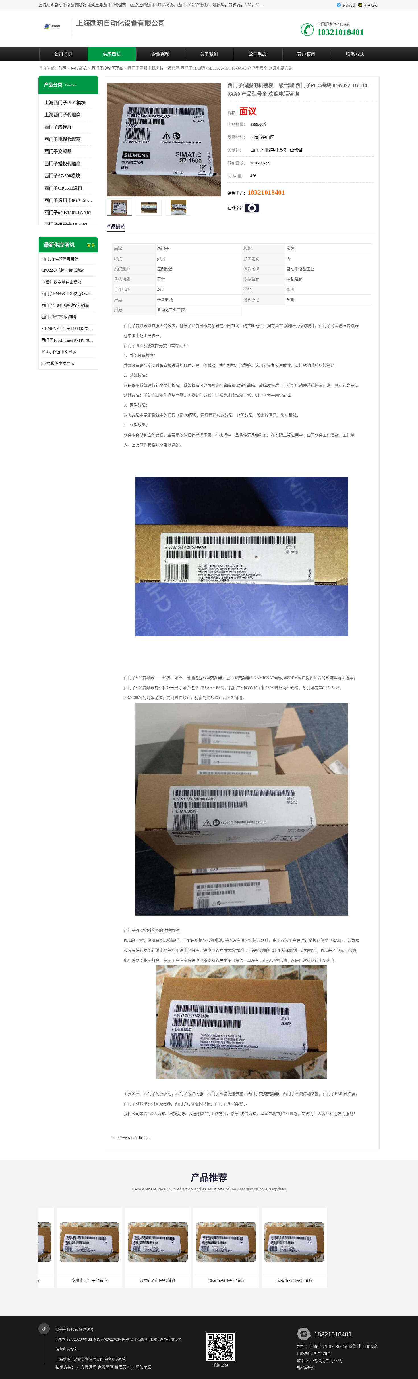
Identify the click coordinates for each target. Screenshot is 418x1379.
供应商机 (112, 54)
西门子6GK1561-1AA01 (67, 212)
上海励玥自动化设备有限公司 (158, 1339)
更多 (91, 245)
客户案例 (306, 54)
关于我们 (209, 54)
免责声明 (105, 1367)
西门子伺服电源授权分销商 (65, 305)
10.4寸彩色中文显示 (58, 352)
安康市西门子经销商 (71, 1280)
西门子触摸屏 (58, 127)
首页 (62, 68)
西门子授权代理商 (107, 68)
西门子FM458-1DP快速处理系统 (68, 294)
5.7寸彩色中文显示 (57, 363)
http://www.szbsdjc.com (131, 1137)
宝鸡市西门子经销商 (276, 1280)
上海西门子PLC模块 (65, 102)
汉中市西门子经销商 (139, 1280)
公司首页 (63, 54)
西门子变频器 (58, 151)
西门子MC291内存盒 (59, 317)
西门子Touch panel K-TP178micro (68, 340)
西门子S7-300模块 (62, 175)
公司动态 (258, 54)
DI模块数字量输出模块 (61, 282)
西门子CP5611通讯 (63, 188)
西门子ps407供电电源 (59, 259)
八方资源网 (86, 1367)
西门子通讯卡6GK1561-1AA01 (74, 200)
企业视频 (160, 54)
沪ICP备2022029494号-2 (113, 1339)
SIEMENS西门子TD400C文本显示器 (68, 329)
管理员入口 (124, 1367)
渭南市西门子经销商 (207, 1280)
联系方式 (355, 54)
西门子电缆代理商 (62, 139)
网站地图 (144, 1367)
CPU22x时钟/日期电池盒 (62, 270)
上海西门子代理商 (62, 114)
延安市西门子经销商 (344, 1280)
